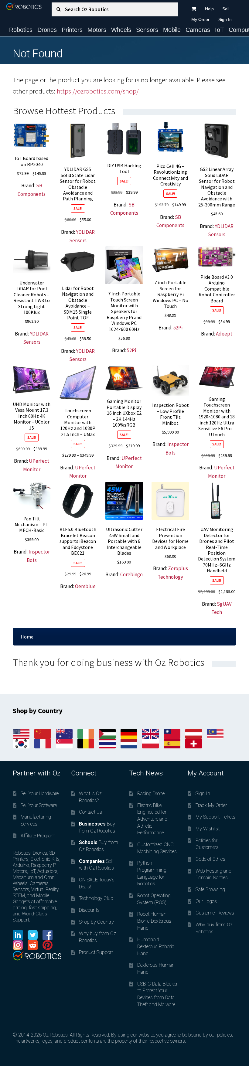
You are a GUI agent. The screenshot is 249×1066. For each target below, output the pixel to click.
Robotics (20, 29)
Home (27, 637)
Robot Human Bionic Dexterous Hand (154, 921)
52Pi (131, 350)
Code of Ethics (210, 859)
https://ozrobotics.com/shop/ (98, 91)
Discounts (89, 910)
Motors (96, 29)
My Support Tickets (215, 817)
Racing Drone (151, 793)
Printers (72, 29)
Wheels (121, 29)
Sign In (225, 19)
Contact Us (90, 812)
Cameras (198, 29)
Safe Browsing (210, 889)
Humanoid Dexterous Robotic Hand (155, 946)
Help (209, 8)
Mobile (172, 29)
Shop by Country (96, 922)
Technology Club (96, 898)
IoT (219, 29)
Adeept (224, 333)
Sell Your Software (39, 805)
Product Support (96, 952)
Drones (47, 29)
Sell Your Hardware (40, 793)
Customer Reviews (215, 913)
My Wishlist (208, 829)
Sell (225, 8)
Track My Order (211, 805)
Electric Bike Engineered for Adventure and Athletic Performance (152, 819)
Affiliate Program (38, 836)
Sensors (147, 29)
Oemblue (85, 586)
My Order (200, 19)
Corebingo (131, 574)
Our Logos (206, 901)
